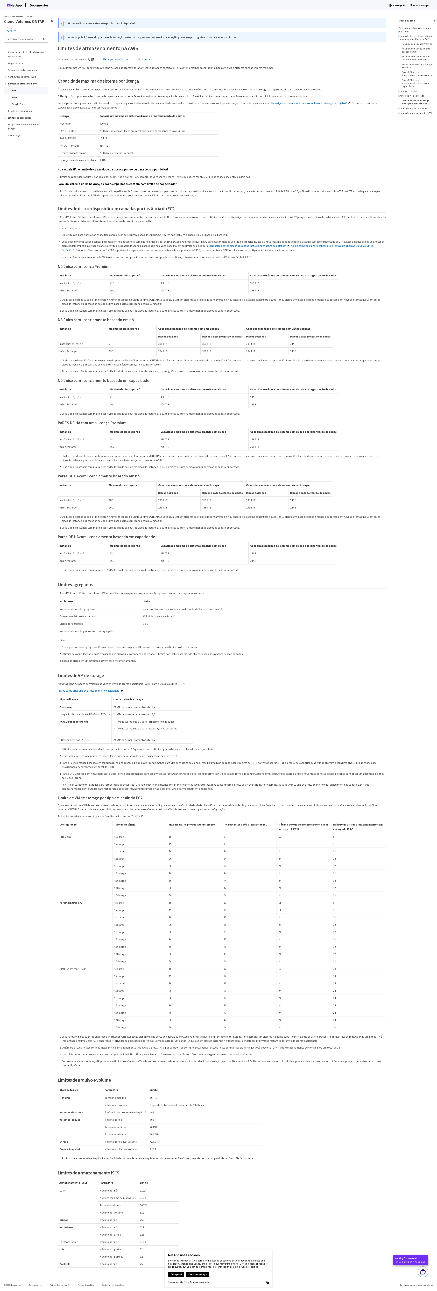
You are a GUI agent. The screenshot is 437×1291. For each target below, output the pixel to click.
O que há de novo (17, 63)
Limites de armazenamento (23, 83)
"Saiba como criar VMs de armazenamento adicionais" (89, 690)
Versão (9, 28)
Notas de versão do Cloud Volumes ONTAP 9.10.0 (26, 54)
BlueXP (30, 16)
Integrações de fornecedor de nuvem (23, 126)
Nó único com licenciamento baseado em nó (416, 50)
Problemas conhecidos (20, 110)
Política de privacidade (60, 1285)
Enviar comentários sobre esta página (416, 1285)
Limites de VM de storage (411, 95)
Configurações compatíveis (22, 76)
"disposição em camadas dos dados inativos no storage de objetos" (308, 103)
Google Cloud (18, 104)
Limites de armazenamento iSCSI (415, 113)
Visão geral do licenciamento (23, 69)
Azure (15, 97)
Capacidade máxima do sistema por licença (414, 30)
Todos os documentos (13, 16)
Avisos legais (15, 135)
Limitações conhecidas (19, 117)
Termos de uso (35, 1285)
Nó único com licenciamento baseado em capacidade (416, 58)
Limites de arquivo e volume (412, 108)
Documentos (39, 5)
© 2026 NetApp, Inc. (12, 1285)
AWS (14, 90)
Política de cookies (86, 1285)
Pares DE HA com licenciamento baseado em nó (417, 74)
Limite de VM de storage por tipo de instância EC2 (416, 102)
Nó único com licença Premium (417, 43)
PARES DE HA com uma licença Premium (417, 66)
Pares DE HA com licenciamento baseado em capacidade (415, 83)
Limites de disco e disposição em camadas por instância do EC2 (415, 37)
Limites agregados (408, 90)
